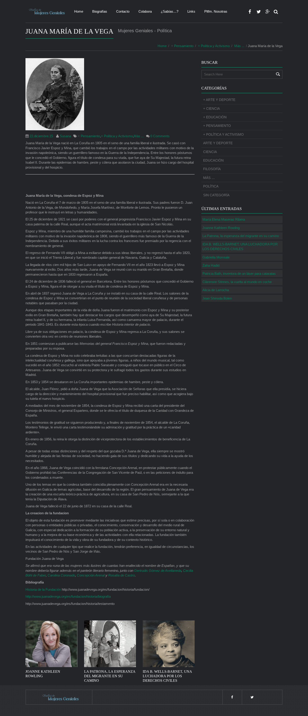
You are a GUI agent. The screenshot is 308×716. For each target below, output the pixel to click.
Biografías (99, 11)
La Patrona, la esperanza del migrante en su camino (240, 236)
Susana (65, 136)
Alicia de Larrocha (215, 290)
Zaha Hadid (210, 265)
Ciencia (210, 152)
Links (191, 11)
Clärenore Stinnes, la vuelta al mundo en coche (237, 282)
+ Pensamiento (182, 46)
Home (78, 11)
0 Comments (160, 136)
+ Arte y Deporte (219, 100)
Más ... (239, 46)
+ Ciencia (211, 108)
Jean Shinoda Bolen (217, 298)
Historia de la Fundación (43, 589)
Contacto (122, 11)
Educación (213, 160)
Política (210, 186)
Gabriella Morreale (216, 257)
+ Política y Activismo (214, 46)
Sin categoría (216, 195)
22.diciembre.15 (41, 136)
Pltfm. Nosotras (215, 11)
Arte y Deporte (218, 143)
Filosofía (212, 169)
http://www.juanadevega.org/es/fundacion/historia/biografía (68, 596)
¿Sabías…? (169, 11)
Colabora (145, 11)
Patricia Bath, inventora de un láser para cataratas (239, 273)
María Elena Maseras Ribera (223, 219)
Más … (209, 178)
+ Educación (215, 117)
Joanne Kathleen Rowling (221, 228)
